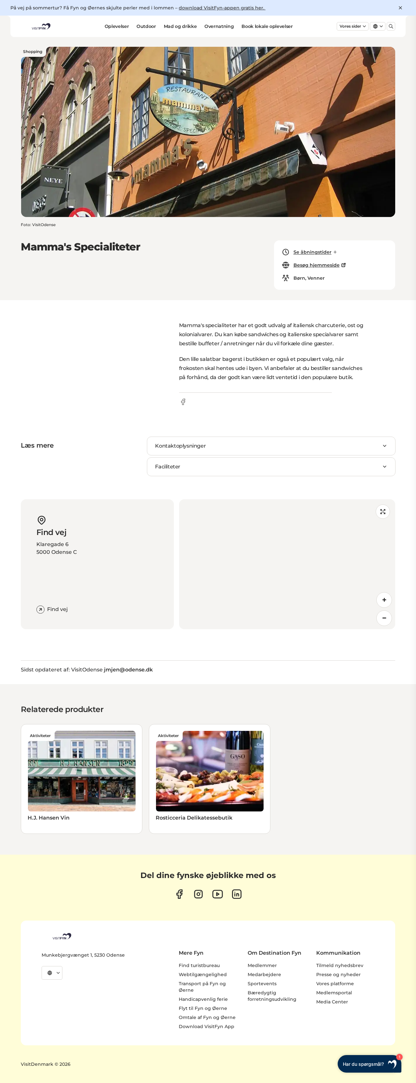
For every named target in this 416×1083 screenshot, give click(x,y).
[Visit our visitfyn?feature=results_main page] (217, 894)
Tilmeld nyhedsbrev (339, 965)
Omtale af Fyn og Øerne (207, 1017)
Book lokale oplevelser (266, 26)
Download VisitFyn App (206, 1026)
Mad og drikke (180, 26)
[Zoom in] (384, 600)
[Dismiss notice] (400, 8)
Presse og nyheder (338, 974)
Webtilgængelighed (203, 974)
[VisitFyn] (61, 936)
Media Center (332, 1002)
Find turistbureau (199, 965)
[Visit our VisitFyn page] (179, 894)
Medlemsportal (334, 993)
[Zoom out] (384, 618)
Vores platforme (335, 984)
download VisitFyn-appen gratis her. (222, 8)
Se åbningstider (312, 252)
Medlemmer (262, 965)
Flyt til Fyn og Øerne (203, 1008)
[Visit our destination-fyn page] (236, 894)
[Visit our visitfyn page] (198, 894)
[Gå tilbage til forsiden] (40, 26)
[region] (287, 564)
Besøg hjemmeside (316, 265)
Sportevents (262, 984)
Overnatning (219, 26)
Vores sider (350, 26)
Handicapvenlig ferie (203, 999)
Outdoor (146, 26)
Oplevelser (117, 26)
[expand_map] (383, 511)
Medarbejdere (264, 974)
